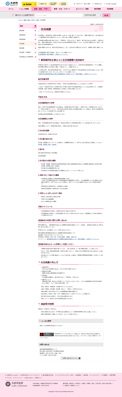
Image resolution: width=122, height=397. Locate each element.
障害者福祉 (22, 39)
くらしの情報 (24, 9)
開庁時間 (112, 375)
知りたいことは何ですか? (24, 15)
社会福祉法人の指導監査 (26, 56)
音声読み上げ (98, 3)
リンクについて (95, 375)
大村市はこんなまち (12, 375)
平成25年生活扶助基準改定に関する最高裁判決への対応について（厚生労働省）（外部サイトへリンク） (67, 74)
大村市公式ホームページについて (30, 375)
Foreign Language (111, 3)
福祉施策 (21, 48)
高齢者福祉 (22, 35)
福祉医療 (21, 30)
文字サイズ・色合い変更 (83, 3)
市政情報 (110, 9)
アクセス (9, 378)
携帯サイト (39, 378)
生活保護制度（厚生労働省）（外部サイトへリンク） (53, 54)
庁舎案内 (104, 375)
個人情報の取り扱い (48, 375)
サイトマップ (18, 378)
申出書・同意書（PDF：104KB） (47, 144)
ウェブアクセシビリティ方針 (65, 375)
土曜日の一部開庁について (71, 385)
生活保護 (21, 43)
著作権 (86, 375)
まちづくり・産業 (82, 9)
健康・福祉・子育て (41, 9)
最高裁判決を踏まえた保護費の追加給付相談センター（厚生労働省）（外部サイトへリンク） (73, 239)
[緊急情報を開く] (35, 4)
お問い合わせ (29, 378)
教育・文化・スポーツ (62, 9)
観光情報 (97, 9)
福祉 (37, 20)
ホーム (11, 9)
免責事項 (78, 375)
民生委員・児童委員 (25, 52)
